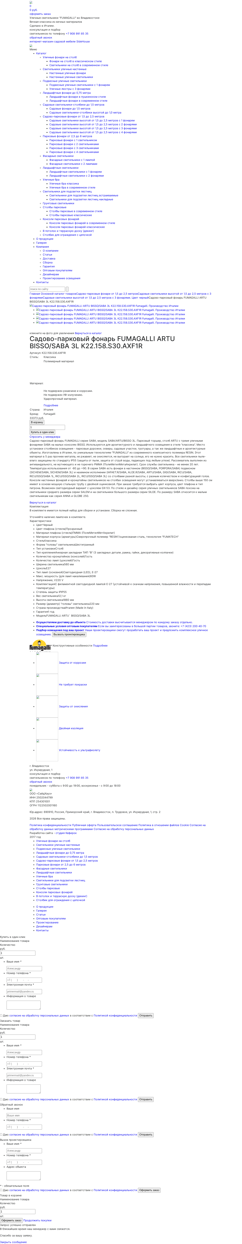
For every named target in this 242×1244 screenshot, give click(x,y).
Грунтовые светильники (58, 203)
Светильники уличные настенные (64, 69)
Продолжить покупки (37, 1220)
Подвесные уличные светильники (65, 81)
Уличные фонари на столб (60, 57)
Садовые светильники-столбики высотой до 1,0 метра (85, 112)
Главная (35, 293)
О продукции (44, 238)
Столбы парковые (54, 207)
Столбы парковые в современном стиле (75, 211)
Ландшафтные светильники (61, 167)
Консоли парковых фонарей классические (77, 227)
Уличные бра (51, 179)
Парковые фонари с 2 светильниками (74, 144)
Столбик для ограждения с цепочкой (67, 234)
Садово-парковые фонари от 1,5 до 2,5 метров (73, 116)
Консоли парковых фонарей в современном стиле (82, 223)
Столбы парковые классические (70, 215)
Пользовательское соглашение (117, 825)
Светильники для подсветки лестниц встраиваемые (83, 195)
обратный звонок (41, 37)
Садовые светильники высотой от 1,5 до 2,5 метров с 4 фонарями (93, 132)
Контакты (42, 282)
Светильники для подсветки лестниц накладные (81, 199)
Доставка (49, 258)
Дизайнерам (51, 274)
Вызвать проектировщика (69, 634)
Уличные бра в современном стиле (72, 187)
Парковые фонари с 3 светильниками (74, 148)
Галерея (41, 242)
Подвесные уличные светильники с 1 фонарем (79, 84)
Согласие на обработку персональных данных (124, 829)
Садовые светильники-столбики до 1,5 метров (73, 104)
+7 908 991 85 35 (77, 33)
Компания (42, 246)
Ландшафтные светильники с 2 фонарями (76, 175)
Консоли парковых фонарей (61, 219)
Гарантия (49, 266)
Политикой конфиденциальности (115, 1015)
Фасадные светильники (58, 156)
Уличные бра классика (64, 183)
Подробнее (51, 405)
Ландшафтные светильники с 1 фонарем (75, 171)
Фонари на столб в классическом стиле (75, 61)
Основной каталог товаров (58, 293)
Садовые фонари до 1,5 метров (69, 108)
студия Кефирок (66, 833)
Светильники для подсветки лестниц (67, 191)
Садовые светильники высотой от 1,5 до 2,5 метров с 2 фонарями (93, 124)
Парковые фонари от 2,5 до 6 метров (67, 136)
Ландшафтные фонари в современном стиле (78, 100)
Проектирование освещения (61, 278)
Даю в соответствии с (69, 1015)
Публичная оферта (84, 825)
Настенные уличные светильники (71, 77)
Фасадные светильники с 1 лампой (72, 159)
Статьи (47, 254)
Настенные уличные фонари (67, 73)
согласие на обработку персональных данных (39, 1015)
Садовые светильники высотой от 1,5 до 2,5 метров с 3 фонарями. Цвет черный (96, 297)
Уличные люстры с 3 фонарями (69, 88)
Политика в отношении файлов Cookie (163, 825)
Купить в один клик (42, 432)
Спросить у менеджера (45, 436)
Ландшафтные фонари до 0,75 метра (67, 92)
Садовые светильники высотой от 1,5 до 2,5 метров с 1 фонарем (92, 120)
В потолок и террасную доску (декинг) (68, 230)
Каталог (41, 53)
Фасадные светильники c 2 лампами (73, 163)
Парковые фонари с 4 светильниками (74, 152)
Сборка (48, 262)
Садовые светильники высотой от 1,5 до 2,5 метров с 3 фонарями (93, 128)
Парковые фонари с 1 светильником (73, 140)
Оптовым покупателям (57, 270)
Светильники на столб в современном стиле (78, 65)
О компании (50, 250)
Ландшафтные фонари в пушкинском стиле (77, 96)
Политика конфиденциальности (50, 825)
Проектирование (47, 922)
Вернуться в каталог (88, 333)
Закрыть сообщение (13, 1242)
